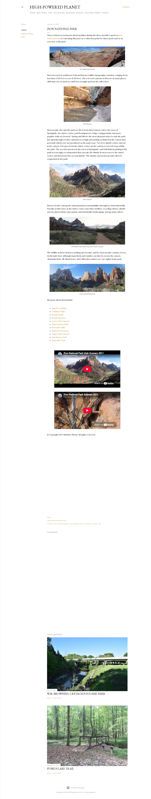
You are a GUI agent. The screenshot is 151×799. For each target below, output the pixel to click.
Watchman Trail (59, 337)
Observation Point (60, 324)
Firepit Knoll (57, 315)
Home (32, 13)
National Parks (93, 13)
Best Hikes (42, 13)
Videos (105, 13)
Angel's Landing (59, 308)
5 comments (57, 773)
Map (50, 13)
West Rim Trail (58, 340)
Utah (23, 37)
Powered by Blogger (77, 788)
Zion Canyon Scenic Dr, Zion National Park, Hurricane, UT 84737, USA (77, 524)
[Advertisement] (90, 448)
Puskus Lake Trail (60, 768)
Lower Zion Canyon (60, 321)
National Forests (75, 13)
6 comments (57, 698)
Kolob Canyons (58, 318)
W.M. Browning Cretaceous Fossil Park (76, 693)
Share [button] (23, 24)
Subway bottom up (60, 331)
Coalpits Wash (58, 311)
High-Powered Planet (55, 7)
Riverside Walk (58, 327)
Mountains (59, 13)
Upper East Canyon (60, 334)
